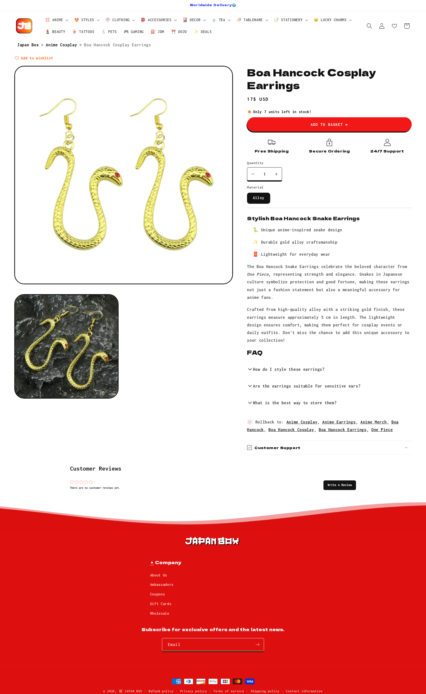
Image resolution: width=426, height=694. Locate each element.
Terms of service (228, 691)
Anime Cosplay (62, 44)
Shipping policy (265, 691)
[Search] (369, 26)
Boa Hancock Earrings (343, 429)
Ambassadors (162, 585)
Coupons (157, 594)
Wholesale (159, 613)
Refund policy (161, 691)
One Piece (382, 429)
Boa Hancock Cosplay (291, 429)
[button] (339, 485)
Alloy (258, 198)
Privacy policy (193, 691)
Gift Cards (161, 604)
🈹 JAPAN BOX (130, 691)
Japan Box (29, 44)
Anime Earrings (339, 422)
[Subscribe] (257, 644)
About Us (158, 575)
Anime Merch (373, 422)
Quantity (255, 163)
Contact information (304, 691)
